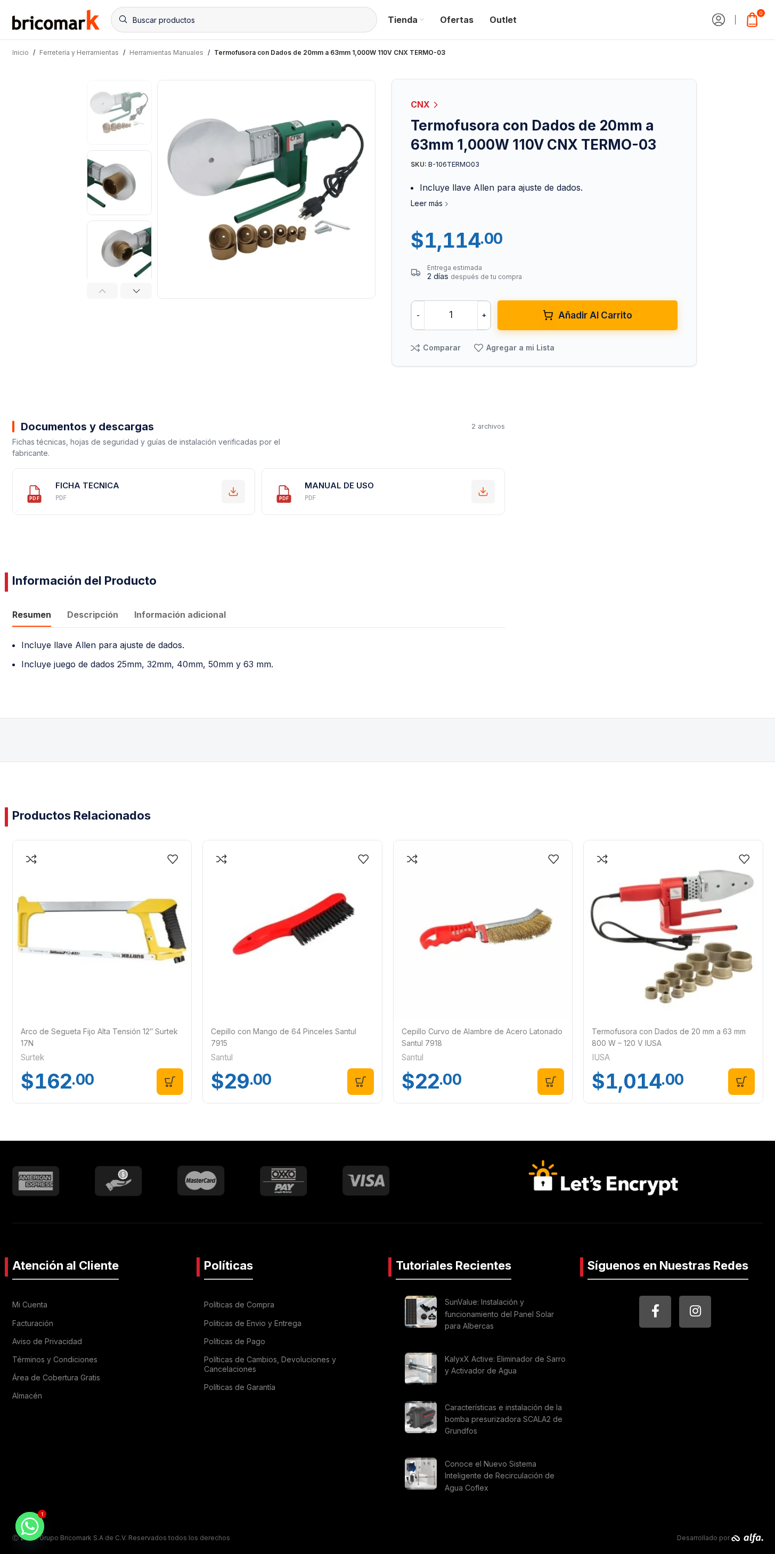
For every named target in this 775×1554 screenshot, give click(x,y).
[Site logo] (56, 18)
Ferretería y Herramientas (79, 52)
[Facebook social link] (655, 1312)
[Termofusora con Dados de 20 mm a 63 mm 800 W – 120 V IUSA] (673, 929)
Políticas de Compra (239, 1304)
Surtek (32, 1057)
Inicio (20, 52)
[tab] (31, 616)
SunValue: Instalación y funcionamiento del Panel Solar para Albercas (499, 1313)
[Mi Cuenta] (718, 19)
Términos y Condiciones (54, 1359)
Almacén (27, 1395)
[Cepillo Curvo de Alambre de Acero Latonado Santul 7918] (483, 929)
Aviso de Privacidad (47, 1341)
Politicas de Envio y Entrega (252, 1323)
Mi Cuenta (29, 1304)
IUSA (601, 1057)
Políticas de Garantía (239, 1387)
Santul (222, 1057)
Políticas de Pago (234, 1341)
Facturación (32, 1323)
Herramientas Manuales (166, 52)
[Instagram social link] (695, 1312)
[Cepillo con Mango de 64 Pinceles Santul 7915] (292, 929)
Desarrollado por (704, 1538)
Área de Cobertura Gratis (56, 1377)
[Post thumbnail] (421, 1316)
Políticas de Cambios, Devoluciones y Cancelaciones (270, 1364)
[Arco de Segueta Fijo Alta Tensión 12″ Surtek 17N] (102, 929)
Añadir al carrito (595, 315)
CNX (421, 104)
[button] (102, 291)
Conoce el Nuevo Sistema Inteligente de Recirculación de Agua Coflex (499, 1475)
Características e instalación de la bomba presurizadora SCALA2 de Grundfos (503, 1419)
